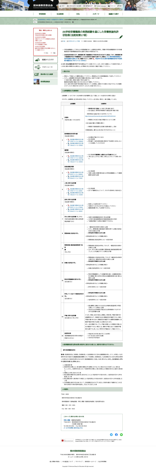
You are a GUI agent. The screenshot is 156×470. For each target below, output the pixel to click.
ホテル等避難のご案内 (41, 44)
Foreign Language (101, 6)
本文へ (63, 6)
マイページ (112, 6)
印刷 (64, 41)
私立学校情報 (102, 461)
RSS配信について (68, 461)
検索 (120, 6)
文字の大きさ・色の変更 (75, 6)
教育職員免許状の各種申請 (57, 19)
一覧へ (54, 53)
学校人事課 (67, 420)
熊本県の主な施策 (47, 74)
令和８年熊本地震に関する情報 (43, 35)
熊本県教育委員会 (42, 19)
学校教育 (42, 14)
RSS (47, 53)
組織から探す (114, 14)
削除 (73, 22)
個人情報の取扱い (55, 461)
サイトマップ (79, 461)
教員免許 (49, 19)
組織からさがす (48, 60)
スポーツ (96, 14)
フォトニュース (47, 67)
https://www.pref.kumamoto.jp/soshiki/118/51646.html (100, 116)
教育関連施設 (45, 81)
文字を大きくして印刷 (74, 41)
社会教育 (60, 14)
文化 (78, 14)
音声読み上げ (89, 6)
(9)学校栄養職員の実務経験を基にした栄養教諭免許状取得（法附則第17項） (54, 22)
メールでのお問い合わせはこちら (73, 428)
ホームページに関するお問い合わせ (78, 457)
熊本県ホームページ (90, 461)
